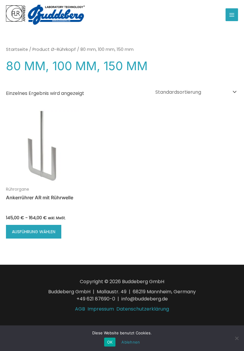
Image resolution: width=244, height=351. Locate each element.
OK (110, 342)
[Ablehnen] (237, 338)
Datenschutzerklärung (142, 308)
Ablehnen (130, 342)
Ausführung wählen (33, 232)
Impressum (100, 308)
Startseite (17, 49)
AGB (80, 308)
